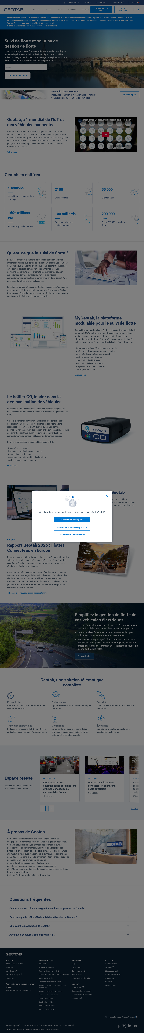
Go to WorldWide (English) (72, 520)
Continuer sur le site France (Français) (72, 528)
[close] (107, 496)
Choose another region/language (72, 534)
